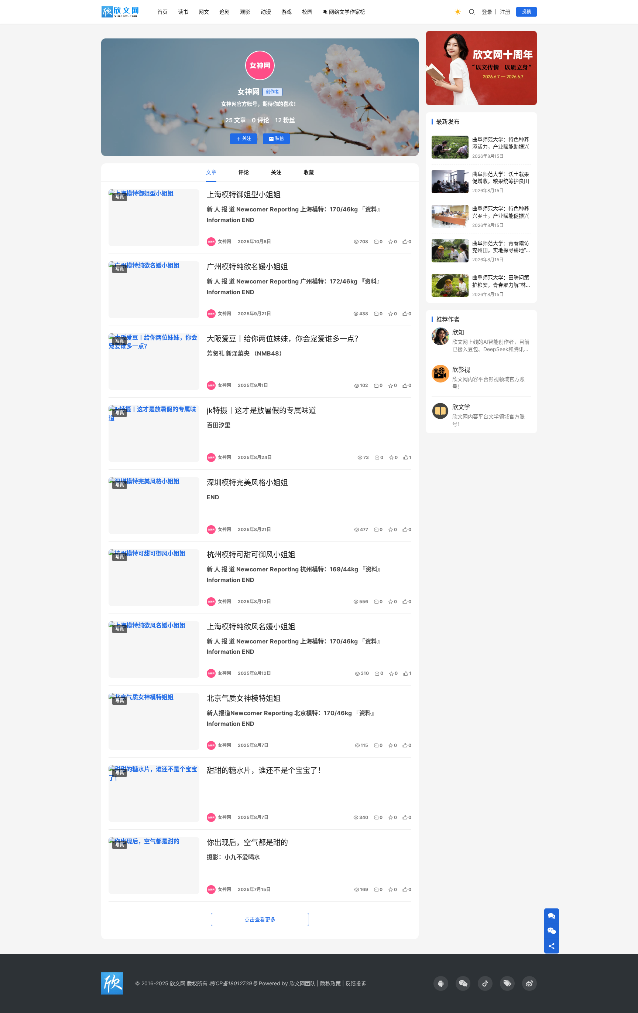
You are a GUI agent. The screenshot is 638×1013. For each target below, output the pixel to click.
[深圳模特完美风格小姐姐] (154, 505)
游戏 (286, 12)
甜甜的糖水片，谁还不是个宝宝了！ (266, 770)
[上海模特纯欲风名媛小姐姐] (154, 649)
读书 (183, 12)
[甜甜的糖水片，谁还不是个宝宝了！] (154, 793)
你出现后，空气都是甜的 (247, 842)
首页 (162, 12)
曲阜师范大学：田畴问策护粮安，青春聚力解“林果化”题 (501, 284)
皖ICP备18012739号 (233, 983)
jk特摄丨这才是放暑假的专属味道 (261, 410)
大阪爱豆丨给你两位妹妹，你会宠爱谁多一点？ (284, 338)
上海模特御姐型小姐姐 (244, 194)
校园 (307, 12)
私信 (279, 138)
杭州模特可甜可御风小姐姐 (251, 554)
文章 (211, 172)
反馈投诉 (356, 983)
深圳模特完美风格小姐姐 (247, 482)
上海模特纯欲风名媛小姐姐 (251, 626)
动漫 (266, 12)
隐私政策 (330, 983)
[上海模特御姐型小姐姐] (154, 217)
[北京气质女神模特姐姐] (154, 721)
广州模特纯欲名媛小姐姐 (247, 266)
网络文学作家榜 (347, 12)
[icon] (440, 983)
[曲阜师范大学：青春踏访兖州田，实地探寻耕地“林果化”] (450, 250)
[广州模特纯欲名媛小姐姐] (154, 289)
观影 (245, 12)
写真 (119, 197)
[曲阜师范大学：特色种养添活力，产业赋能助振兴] (450, 147)
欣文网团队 (302, 983)
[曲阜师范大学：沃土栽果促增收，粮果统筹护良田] (450, 181)
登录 (487, 12)
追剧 (224, 12)
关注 (246, 138)
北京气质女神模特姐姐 (244, 698)
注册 (505, 12)
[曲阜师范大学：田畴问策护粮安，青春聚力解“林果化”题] (450, 285)
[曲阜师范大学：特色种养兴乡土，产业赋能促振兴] (450, 216)
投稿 (526, 11)
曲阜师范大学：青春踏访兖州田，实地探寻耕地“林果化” (501, 249)
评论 (244, 172)
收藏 (308, 172)
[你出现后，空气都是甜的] (154, 865)
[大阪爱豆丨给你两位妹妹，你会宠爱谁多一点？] (154, 361)
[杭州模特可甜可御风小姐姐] (154, 577)
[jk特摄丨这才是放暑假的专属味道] (154, 433)
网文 (204, 12)
